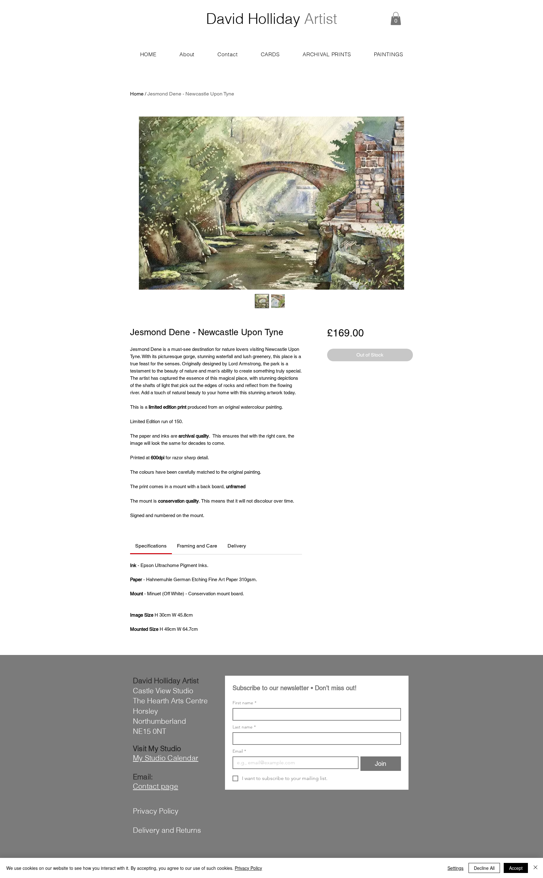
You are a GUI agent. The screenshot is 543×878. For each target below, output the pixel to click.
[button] (395, 18)
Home (137, 94)
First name (244, 703)
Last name (244, 727)
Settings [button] (455, 868)
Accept (516, 868)
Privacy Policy (248, 868)
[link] (151, 546)
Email (239, 751)
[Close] (535, 868)
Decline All (484, 868)
